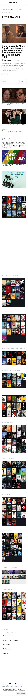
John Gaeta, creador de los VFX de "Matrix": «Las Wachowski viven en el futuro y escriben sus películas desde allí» (14, 146)
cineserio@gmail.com (9, 633)
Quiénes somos (7, 649)
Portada (11, 9)
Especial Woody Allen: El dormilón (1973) (11, 131)
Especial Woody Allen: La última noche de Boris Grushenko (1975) (13, 104)
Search (22, 81)
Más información (8, 644)
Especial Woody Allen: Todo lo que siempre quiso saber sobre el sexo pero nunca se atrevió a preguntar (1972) (13, 51)
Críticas (6, 27)
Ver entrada (5, 74)
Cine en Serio (14, 2)
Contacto (5, 653)
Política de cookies (20, 690)
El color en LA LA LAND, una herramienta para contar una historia (13, 165)
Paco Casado (7, 60)
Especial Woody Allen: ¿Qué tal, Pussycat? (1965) (13, 124)
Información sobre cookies (10, 640)
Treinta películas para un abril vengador (11, 140)
